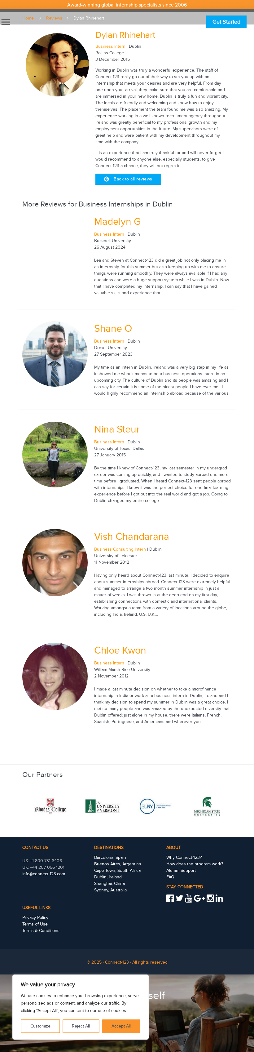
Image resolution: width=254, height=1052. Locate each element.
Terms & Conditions (40, 930)
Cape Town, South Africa (117, 870)
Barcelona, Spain (110, 857)
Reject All (81, 1026)
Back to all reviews (133, 179)
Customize (40, 1026)
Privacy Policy (35, 917)
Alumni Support (181, 870)
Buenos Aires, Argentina (117, 864)
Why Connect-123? (184, 857)
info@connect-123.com (43, 874)
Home (28, 18)
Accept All (121, 1026)
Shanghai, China (109, 883)
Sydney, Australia (110, 890)
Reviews (54, 18)
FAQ (170, 877)
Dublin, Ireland (108, 877)
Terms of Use (35, 924)
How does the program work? (194, 864)
